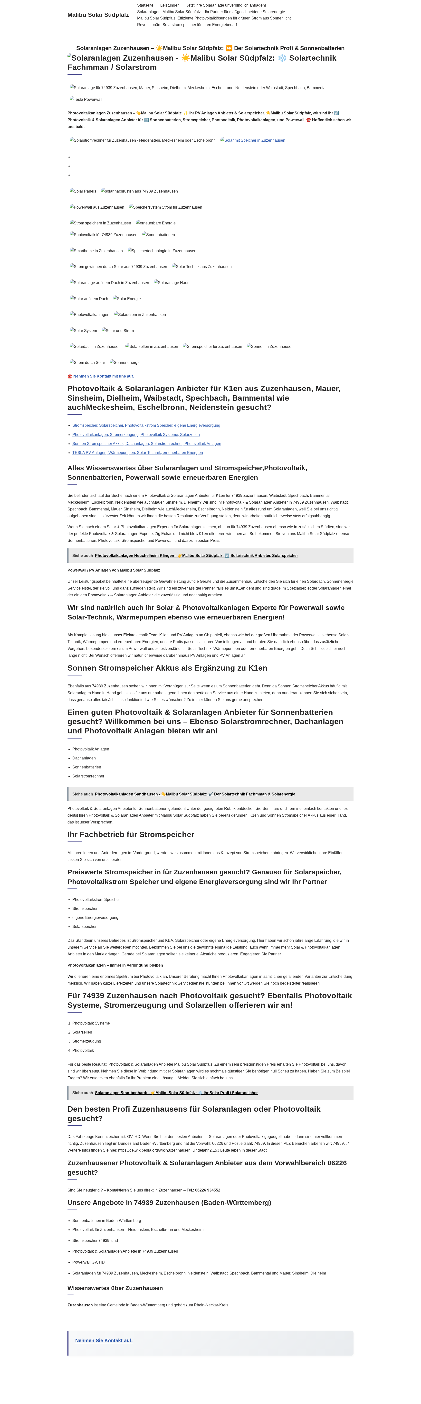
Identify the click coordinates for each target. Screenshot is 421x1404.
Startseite (145, 5)
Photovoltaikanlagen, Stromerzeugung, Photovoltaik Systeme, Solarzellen (136, 435)
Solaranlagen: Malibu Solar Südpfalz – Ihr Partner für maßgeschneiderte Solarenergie (211, 12)
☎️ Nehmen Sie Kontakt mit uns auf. (100, 376)
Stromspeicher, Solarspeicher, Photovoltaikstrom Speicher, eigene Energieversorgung (146, 425)
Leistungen (170, 5)
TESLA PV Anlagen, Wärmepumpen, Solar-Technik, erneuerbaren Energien (137, 453)
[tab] (213, 157)
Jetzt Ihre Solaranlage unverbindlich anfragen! (226, 5)
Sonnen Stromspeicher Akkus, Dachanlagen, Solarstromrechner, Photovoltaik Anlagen (146, 444)
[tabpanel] (210, 282)
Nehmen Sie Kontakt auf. (104, 1340)
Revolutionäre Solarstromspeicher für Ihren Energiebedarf (187, 25)
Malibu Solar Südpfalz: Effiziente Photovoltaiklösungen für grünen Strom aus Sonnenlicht (214, 18)
